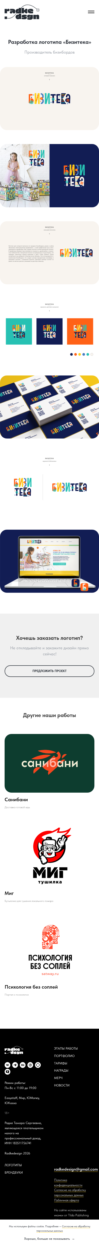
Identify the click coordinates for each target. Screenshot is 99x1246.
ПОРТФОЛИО (64, 1056)
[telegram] (15, 1065)
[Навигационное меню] (91, 12)
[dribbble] (30, 1065)
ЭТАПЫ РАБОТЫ (66, 1048)
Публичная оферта (66, 1200)
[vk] (7, 1065)
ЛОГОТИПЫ (13, 1165)
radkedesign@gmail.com (76, 1169)
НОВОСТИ (62, 1085)
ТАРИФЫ (60, 1063)
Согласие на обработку (70, 1190)
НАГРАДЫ (61, 1070)
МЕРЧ (58, 1078)
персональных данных (69, 1195)
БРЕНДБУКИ (14, 1172)
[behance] (23, 1065)
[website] (38, 1065)
